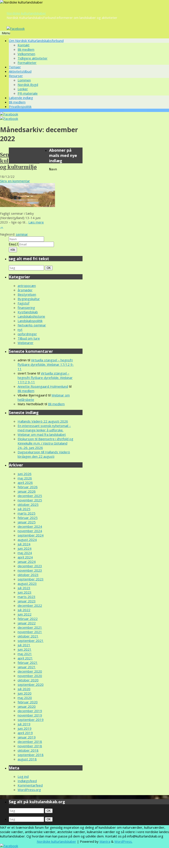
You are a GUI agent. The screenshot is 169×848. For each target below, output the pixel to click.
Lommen (24, 80)
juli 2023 (24, 588)
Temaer (15, 67)
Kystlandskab (28, 312)
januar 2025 (27, 522)
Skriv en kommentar (15, 181)
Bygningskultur (29, 299)
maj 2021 (25, 654)
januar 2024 (27, 561)
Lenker (23, 89)
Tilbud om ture (29, 338)
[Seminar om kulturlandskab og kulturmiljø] (27, 205)
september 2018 (31, 755)
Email (14, 244)
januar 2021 (27, 667)
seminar (22, 234)
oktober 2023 (28, 575)
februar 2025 (28, 517)
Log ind (23, 776)
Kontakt (23, 45)
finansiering (26, 307)
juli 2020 (24, 689)
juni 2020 (24, 693)
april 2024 (25, 557)
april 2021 (25, 658)
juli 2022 (24, 610)
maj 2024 (25, 553)
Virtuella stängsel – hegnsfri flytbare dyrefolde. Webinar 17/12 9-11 (46, 364)
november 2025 (30, 500)
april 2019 (25, 733)
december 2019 (30, 711)
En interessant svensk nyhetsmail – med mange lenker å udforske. (44, 427)
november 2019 (30, 715)
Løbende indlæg (21, 97)
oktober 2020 (28, 680)
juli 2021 (24, 645)
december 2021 (30, 627)
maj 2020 (25, 697)
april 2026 (25, 482)
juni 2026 (24, 474)
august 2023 (27, 583)
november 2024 (30, 531)
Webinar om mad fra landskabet (42, 434)
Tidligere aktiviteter (33, 58)
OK (49, 268)
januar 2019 (27, 737)
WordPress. (123, 841)
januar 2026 (27, 491)
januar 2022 (27, 623)
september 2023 (31, 579)
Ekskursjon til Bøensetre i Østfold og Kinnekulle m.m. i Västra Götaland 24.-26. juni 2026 (45, 443)
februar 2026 (28, 487)
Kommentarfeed (30, 785)
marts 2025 (26, 513)
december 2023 (30, 566)
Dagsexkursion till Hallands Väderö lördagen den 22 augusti (44, 454)
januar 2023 (27, 601)
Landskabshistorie (31, 316)
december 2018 (30, 741)
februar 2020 (28, 702)
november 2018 (30, 746)
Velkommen (26, 54)
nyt (20, 329)
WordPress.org (29, 789)
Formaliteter (27, 62)
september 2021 (31, 640)
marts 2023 (26, 596)
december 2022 (30, 605)
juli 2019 (24, 724)
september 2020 (31, 684)
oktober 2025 (28, 504)
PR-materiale (28, 93)
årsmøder (25, 290)
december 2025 (30, 495)
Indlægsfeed (27, 781)
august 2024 (27, 539)
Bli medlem (26, 49)
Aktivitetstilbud (20, 71)
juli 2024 (24, 544)
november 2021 (30, 632)
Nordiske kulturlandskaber (26, 13)
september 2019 (31, 719)
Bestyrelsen (27, 294)
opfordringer (27, 334)
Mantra (104, 841)
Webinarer (25, 342)
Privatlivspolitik (20, 106)
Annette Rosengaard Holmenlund (43, 386)
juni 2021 (24, 649)
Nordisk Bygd (28, 84)
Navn (53, 169)
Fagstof (23, 303)
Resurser (16, 76)
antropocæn (27, 285)
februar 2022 (28, 618)
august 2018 (27, 759)
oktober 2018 (28, 750)
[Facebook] (16, 28)
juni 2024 (24, 548)
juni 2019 (24, 728)
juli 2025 (24, 509)
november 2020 (30, 675)
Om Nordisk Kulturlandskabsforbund (36, 40)
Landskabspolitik (30, 321)
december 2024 (30, 526)
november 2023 (30, 570)
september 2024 (31, 535)
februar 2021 (28, 662)
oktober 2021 (28, 636)
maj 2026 (25, 478)
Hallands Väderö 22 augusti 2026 (43, 421)
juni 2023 (24, 592)
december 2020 (30, 671)
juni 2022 (24, 614)
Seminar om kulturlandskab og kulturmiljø (19, 161)
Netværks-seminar (32, 325)
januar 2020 (27, 706)
